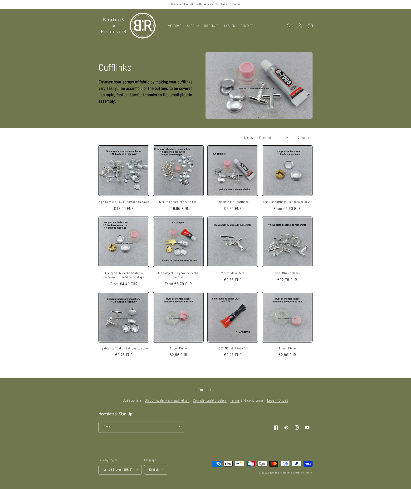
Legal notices (277, 400)
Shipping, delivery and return (167, 400)
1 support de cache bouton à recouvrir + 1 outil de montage (123, 275)
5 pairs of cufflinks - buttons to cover (123, 202)
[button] (192, 26)
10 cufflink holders (287, 273)
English (154, 470)
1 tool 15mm (178, 348)
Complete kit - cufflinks (233, 202)
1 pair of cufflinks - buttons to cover (287, 202)
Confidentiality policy (209, 400)
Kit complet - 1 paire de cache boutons (178, 275)
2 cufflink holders (233, 273)
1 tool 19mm (287, 348)
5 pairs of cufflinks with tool (178, 202)
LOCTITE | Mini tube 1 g (232, 348)
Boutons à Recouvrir (279, 472)
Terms (235, 400)
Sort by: (249, 138)
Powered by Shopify (302, 472)
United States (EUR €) (117, 470)
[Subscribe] (178, 427)
